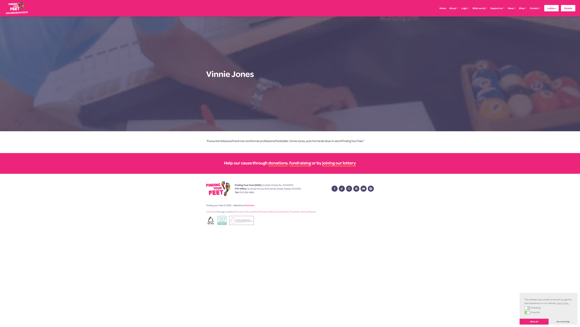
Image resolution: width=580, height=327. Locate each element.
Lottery (551, 8)
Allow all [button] (534, 321)
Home (443, 8)
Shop (522, 8)
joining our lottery (339, 163)
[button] (527, 308)
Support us (496, 8)
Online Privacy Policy (263, 211)
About (452, 8)
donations (278, 163)
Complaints (282, 211)
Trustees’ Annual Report (303, 211)
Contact (534, 8)
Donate (568, 8)
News (511, 8)
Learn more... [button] (562, 303)
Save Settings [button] (563, 321)
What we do (478, 8)
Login (464, 8)
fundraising (300, 163)
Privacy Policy (242, 211)
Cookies (210, 211)
